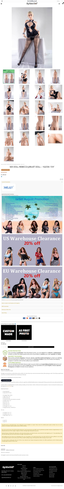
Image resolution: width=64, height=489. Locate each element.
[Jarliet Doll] (9, 187)
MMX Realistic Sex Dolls (53, 469)
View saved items (4, 172)
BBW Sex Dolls (51, 476)
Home (2, 164)
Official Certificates (24, 468)
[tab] (32, 241)
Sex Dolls (4, 164)
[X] (6, 485)
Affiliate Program (24, 473)
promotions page (8, 299)
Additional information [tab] (10, 450)
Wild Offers (51, 472)
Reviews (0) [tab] (3, 450)
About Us (24, 467)
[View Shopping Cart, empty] (63, 3)
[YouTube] (8, 485)
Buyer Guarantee (24, 472)
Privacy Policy (24, 469)
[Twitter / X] (28, 1)
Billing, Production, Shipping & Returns (24, 471)
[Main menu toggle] (1, 4)
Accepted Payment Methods (38, 474)
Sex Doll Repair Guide (37, 471)
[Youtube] (30, 1)
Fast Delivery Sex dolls (53, 471)
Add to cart (31, 346)
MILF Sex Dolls (51, 475)
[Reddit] (34, 1)
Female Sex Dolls (9, 164)
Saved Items (24, 475)
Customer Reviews (36, 476)
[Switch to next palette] (2, 1)
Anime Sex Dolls (52, 473)
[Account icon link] (59, 4)
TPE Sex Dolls (9, 386)
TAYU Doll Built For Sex (53, 468)
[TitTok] (13, 485)
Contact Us (24, 465)
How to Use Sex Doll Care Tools (38, 470)
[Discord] (32, 1)
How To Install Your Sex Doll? (38, 468)
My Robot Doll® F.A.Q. (24, 476)
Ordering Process (36, 473)
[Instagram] (10, 485)
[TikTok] (36, 1)
